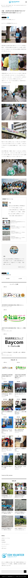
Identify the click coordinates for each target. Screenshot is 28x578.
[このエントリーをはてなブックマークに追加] (8, 17)
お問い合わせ (4, 548)
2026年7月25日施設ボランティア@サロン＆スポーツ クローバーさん (18, 233)
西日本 (9, 234)
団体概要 (3, 540)
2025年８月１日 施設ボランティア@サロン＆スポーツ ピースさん (18, 228)
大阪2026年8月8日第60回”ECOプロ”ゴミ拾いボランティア (18, 222)
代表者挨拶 (3, 542)
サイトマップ (4, 546)
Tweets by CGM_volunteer (7, 475)
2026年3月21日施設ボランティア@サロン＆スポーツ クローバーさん (18, 238)
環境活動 (8, 224)
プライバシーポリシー (5, 544)
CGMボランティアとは (6, 538)
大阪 (9, 229)
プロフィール (21, 267)
